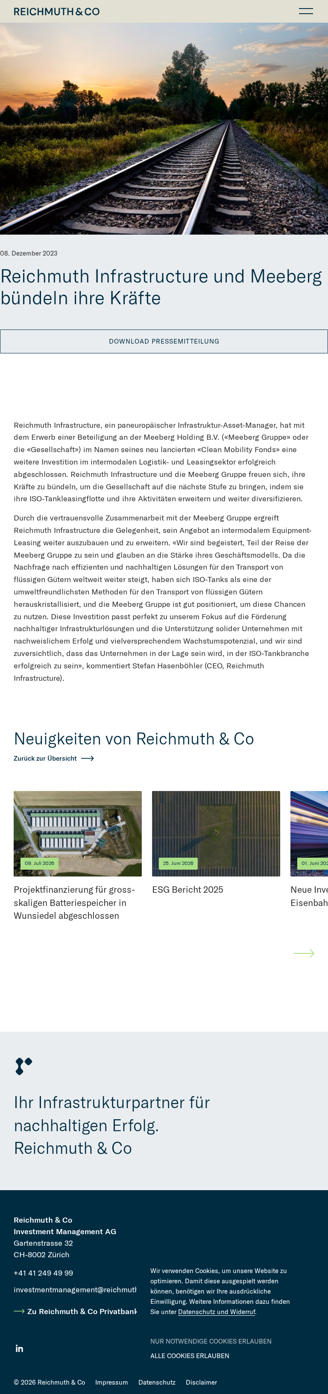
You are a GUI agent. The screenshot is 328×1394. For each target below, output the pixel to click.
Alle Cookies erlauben (189, 1356)
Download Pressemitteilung (164, 341)
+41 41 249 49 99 (43, 1272)
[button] (306, 11)
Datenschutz (157, 1382)
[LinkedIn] (19, 1348)
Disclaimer (201, 1382)
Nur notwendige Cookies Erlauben (211, 1341)
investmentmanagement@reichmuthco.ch (86, 1289)
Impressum (111, 1382)
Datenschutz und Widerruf (216, 1312)
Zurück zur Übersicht (45, 758)
